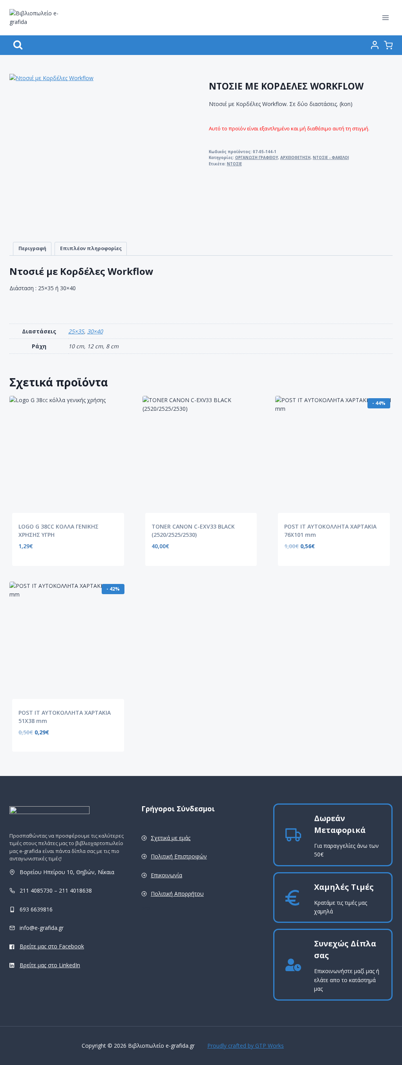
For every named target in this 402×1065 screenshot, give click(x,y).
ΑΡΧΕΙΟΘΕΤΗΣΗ (295, 157)
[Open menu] (385, 17)
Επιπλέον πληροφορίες (91, 248)
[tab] (32, 249)
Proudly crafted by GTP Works (245, 1045)
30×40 (95, 331)
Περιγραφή (32, 248)
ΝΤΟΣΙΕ (234, 164)
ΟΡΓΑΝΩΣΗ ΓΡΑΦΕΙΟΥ (256, 157)
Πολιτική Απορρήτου (177, 893)
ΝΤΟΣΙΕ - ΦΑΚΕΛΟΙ (331, 157)
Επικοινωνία (166, 875)
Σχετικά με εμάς (170, 838)
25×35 (76, 331)
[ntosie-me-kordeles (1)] (87, 152)
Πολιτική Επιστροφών (179, 856)
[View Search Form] (17, 45)
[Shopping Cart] (388, 45)
